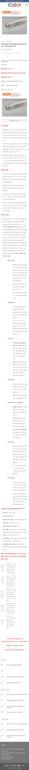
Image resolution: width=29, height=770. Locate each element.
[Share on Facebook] (5, 53)
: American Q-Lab (11, 85)
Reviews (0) (4, 64)
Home (2, 41)
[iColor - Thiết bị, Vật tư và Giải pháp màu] (14, 4)
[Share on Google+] (16, 53)
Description (4, 61)
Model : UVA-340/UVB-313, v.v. (12, 81)
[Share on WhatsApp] (2, 53)
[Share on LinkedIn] (18, 53)
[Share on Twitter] (8, 53)
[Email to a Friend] (10, 53)
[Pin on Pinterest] (13, 53)
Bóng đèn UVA (9, 41)
